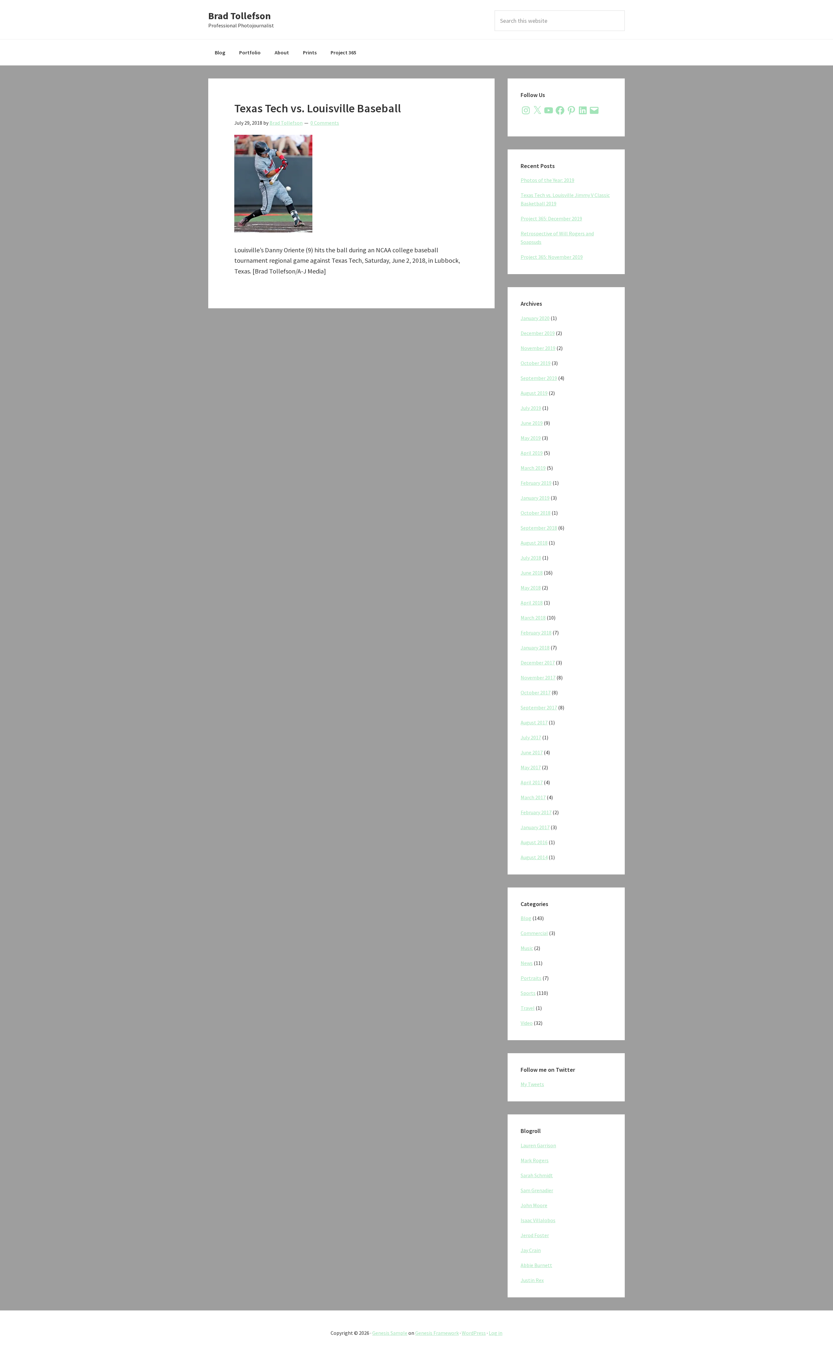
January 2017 (535, 827)
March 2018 (533, 617)
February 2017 (536, 812)
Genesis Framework (437, 1333)
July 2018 (531, 557)
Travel (528, 1008)
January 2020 (535, 318)
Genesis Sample (389, 1333)
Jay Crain (531, 1250)
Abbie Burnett (536, 1265)
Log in (495, 1333)
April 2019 (532, 453)
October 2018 (536, 513)
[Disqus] (351, 402)
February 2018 (536, 632)
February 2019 (536, 483)
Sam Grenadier (537, 1190)
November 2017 (538, 677)
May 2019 (531, 438)
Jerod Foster (535, 1235)
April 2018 (532, 602)
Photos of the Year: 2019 (547, 180)
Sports (528, 993)
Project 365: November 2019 (552, 257)
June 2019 (532, 423)
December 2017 (538, 662)
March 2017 (533, 797)
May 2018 (531, 587)
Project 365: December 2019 (551, 218)
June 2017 (532, 752)
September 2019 (539, 378)
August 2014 (534, 857)
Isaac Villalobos (538, 1220)
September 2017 (539, 707)
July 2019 (531, 408)
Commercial (534, 933)
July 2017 (531, 737)
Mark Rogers (535, 1160)
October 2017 (536, 692)
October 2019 (536, 363)
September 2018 (539, 527)
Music (527, 948)
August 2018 (534, 542)
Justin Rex (532, 1280)
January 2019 (535, 498)
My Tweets (532, 1084)
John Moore (534, 1205)
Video (527, 1023)
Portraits (531, 978)
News (527, 963)
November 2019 (538, 348)
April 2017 (532, 782)
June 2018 (532, 572)
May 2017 (531, 767)
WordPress (474, 1333)
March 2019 (533, 468)
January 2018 (535, 647)
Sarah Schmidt (537, 1175)
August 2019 (534, 393)
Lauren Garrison (538, 1145)
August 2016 (534, 842)
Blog (526, 918)
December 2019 (538, 333)
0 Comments (324, 122)
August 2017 (534, 722)
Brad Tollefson (239, 15)
